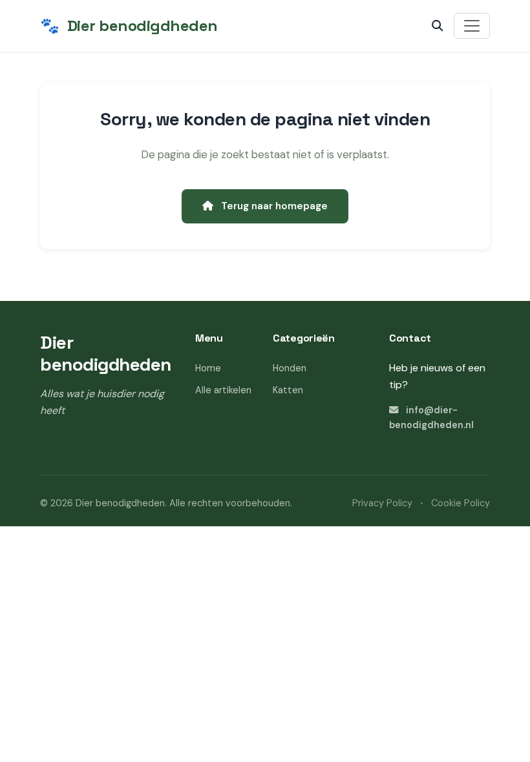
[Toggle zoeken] (438, 26)
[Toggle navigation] (472, 26)
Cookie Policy (460, 503)
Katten (288, 390)
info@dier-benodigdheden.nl (431, 417)
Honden (289, 368)
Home (208, 368)
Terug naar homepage (273, 206)
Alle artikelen (223, 390)
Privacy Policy (382, 503)
